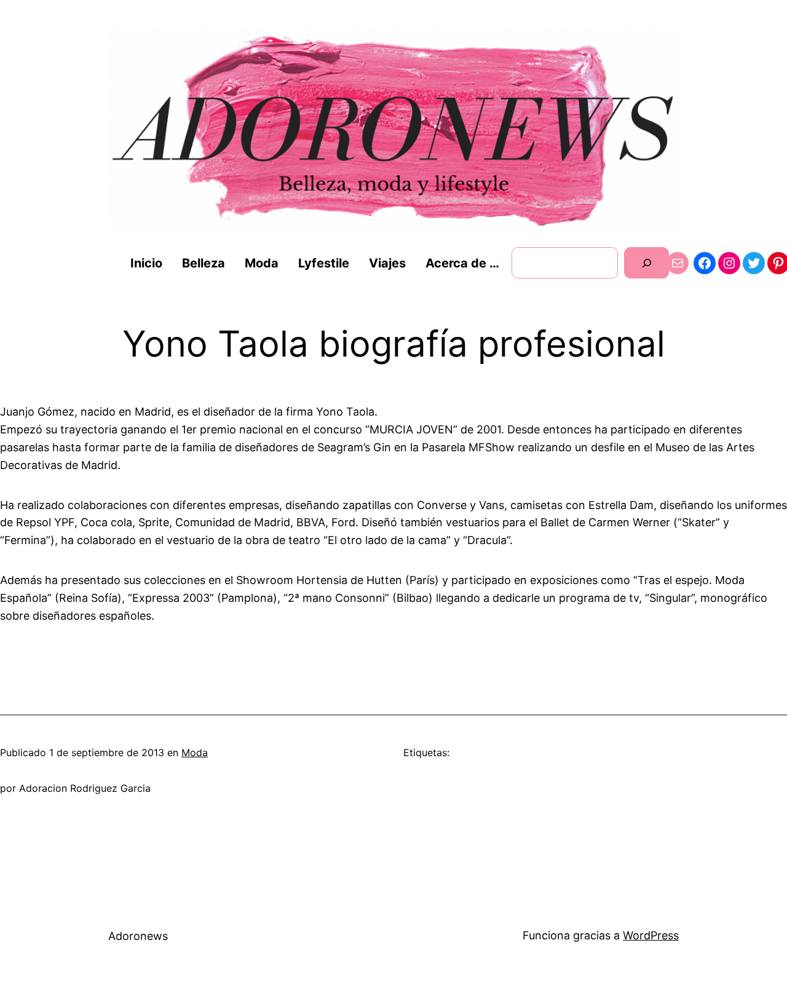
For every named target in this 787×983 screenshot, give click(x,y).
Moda (194, 752)
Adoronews (138, 936)
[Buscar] (646, 262)
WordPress (651, 935)
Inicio (146, 263)
